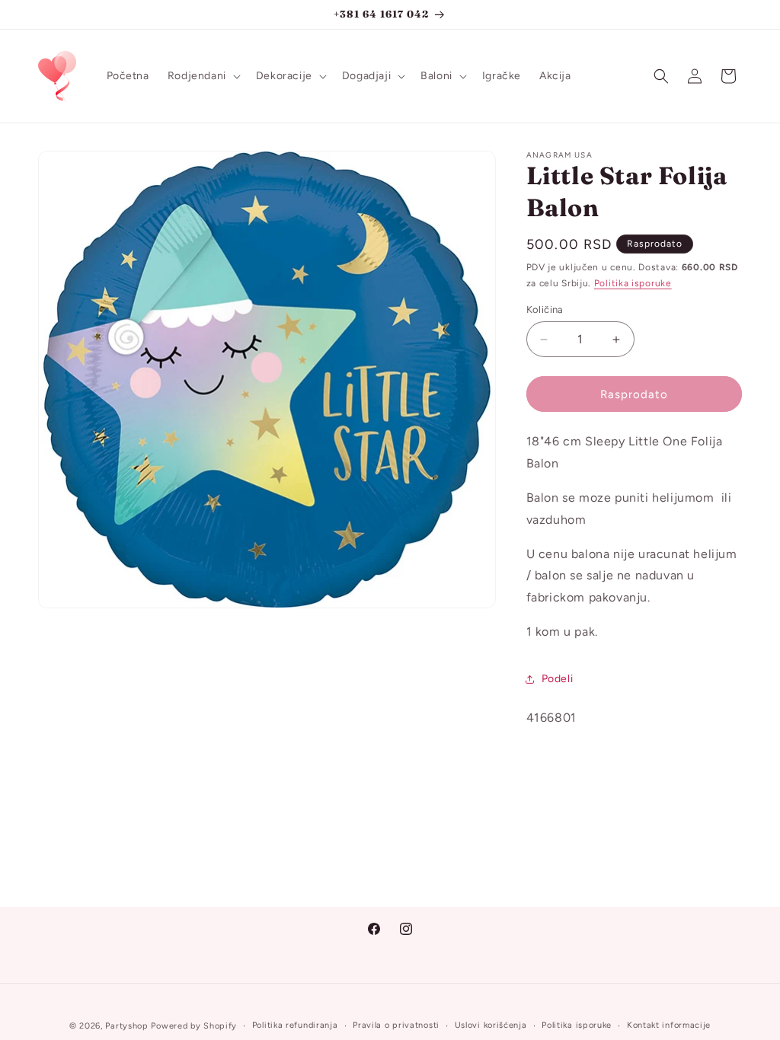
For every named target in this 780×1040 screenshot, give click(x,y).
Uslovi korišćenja (491, 1025)
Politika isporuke (633, 283)
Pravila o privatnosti (396, 1025)
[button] (202, 76)
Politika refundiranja (295, 1025)
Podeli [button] (558, 678)
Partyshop (126, 1026)
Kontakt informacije (669, 1025)
